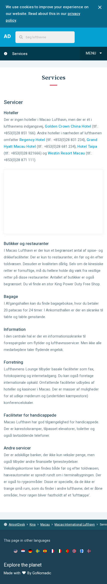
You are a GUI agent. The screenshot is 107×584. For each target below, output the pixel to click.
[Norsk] (74, 551)
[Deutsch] (30, 551)
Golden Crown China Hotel (68, 126)
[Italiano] (59, 551)
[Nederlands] (23, 551)
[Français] (52, 551)
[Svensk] (38, 551)
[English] (15, 551)
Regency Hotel (32, 140)
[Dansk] (89, 551)
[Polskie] (67, 551)
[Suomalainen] (82, 551)
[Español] (45, 551)
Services (19, 53)
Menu (91, 53)
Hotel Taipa (87, 146)
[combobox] (45, 37)
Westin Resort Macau (66, 153)
